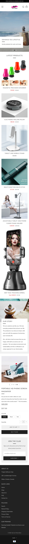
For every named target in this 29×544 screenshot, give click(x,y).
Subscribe (13, 458)
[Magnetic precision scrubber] (14, 72)
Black (11, 417)
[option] (14, 31)
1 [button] (12, 50)
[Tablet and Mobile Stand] (14, 138)
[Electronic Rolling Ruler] (14, 105)
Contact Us (4, 498)
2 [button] (14, 50)
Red (18, 417)
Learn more (4, 404)
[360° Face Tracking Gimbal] (14, 260)
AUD (13, 538)
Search (3, 506)
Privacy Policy (5, 514)
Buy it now (14, 432)
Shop (2, 490)
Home (3, 487)
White (4, 417)
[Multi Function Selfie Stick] (14, 172)
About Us (4, 493)
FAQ (2, 495)
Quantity (3, 422)
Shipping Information (7, 511)
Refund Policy (5, 509)
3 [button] (16, 50)
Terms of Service (5, 517)
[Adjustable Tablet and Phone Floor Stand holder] (14, 206)
